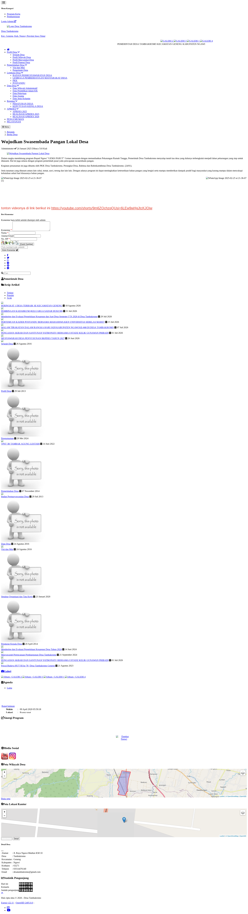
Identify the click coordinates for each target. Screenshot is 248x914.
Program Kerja (13, 14)
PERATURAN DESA (23, 103)
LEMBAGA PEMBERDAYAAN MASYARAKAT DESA (40, 78)
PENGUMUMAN (15, 119)
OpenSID (243, 796)
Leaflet (222, 796)
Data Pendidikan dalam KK (25, 91)
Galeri (7, 671)
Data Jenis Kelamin (21, 98)
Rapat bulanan (8, 699)
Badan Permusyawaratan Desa (15, 496)
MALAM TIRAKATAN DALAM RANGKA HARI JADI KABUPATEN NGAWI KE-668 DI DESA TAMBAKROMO (57, 327)
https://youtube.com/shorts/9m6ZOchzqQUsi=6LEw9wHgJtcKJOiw (101, 208)
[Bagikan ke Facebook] (7, 255)
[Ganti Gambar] (26, 244)
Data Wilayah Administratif (25, 88)
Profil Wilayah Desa (22, 57)
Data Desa (12, 85)
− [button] (4, 775)
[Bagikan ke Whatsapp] (8, 260)
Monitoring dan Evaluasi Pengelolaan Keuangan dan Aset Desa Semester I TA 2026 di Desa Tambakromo (49, 316)
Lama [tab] (9, 688)
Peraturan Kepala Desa (11, 644)
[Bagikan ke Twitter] (8, 258)
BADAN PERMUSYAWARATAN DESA (32, 75)
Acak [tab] (9, 298)
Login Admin (7, 21)
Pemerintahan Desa (16, 65)
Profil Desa (12, 52)
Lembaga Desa (14, 73)
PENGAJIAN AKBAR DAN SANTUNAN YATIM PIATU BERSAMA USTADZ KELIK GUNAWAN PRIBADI (54, 333)
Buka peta (5, 798)
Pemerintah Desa (20, 70)
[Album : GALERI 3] (33, 677)
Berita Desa (12, 134)
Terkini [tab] (10, 293)
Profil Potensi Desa (21, 62)
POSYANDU (19, 83)
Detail (16, 839)
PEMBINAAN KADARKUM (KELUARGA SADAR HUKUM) (32, 311)
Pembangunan (13, 16)
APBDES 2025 (20, 111)
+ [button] (4, 772)
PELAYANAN (14, 122)
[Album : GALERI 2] (11, 677)
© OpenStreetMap (232, 796)
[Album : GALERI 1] (54, 677)
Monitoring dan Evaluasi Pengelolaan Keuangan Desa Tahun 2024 (31, 649)
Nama (4, 233)
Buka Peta (6, 839)
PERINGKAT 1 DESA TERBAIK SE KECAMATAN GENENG (31, 305)
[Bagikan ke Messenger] (8, 268)
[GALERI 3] (166, 41)
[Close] (2, 850)
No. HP (5, 239)
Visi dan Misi (19, 67)
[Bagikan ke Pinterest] (8, 265)
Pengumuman (7, 438)
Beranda (10, 132)
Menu (6, 127)
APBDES (12, 109)
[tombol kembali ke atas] (2, 893)
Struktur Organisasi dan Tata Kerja (17, 596)
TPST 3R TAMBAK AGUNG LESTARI (20, 444)
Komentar (6, 230)
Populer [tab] (10, 295)
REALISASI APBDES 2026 (26, 116)
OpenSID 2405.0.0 (24, 903)
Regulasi (11, 101)
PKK (15, 80)
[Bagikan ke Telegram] (8, 263)
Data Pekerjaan (19, 93)
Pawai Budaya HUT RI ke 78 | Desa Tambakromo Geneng (28, 665)
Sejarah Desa (19, 54)
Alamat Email (7, 236)
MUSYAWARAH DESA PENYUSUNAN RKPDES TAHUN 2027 (33, 338)
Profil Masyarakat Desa (23, 60)
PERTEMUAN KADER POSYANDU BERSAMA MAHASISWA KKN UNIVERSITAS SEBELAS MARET (53, 322)
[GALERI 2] (152, 41)
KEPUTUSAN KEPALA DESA (28, 106)
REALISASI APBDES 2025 (26, 114)
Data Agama (18, 96)
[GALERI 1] (179, 41)
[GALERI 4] (192, 41)
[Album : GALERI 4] (75, 677)
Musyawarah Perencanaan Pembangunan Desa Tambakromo (28, 655)
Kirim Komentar (9, 250)
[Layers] (242, 772)
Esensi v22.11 (7, 903)
